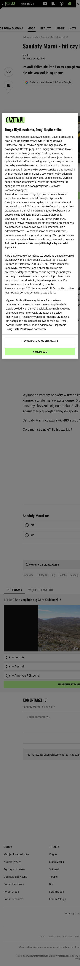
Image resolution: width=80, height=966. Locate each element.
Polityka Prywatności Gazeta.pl (23, 243)
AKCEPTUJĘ (40, 351)
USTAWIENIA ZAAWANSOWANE (40, 341)
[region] (40, 236)
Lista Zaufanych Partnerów (30, 328)
